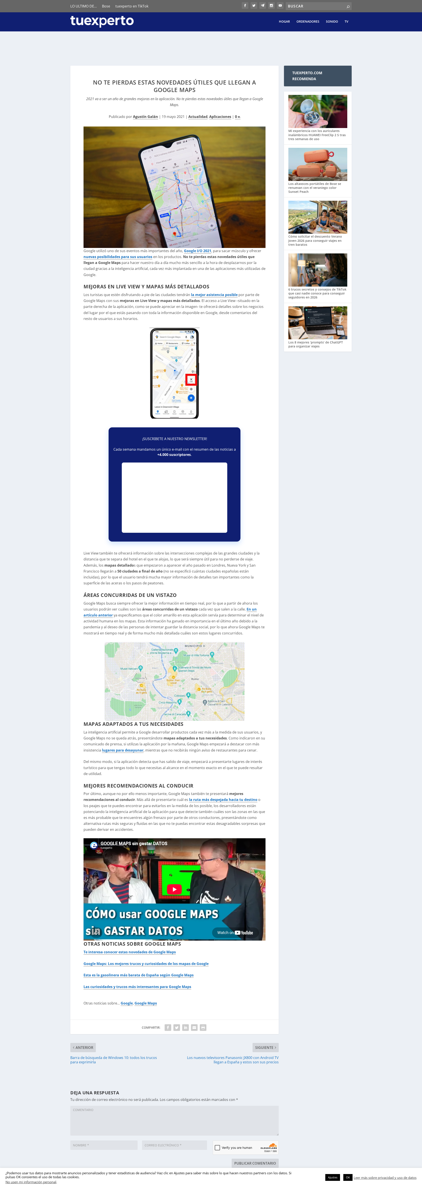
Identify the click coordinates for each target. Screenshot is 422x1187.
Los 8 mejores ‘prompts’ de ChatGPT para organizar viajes (315, 344)
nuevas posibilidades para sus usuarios (118, 256)
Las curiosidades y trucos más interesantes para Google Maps (137, 986)
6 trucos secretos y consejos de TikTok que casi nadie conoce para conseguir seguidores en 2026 (317, 293)
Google (127, 1003)
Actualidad (197, 116)
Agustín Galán (145, 116)
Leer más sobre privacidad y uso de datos (385, 1178)
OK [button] (348, 1177)
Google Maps (146, 1003)
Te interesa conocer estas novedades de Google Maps (130, 952)
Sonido (332, 21)
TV (346, 21)
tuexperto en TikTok (131, 6)
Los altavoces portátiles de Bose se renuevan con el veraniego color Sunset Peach (314, 188)
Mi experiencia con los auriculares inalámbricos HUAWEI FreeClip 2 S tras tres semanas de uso (317, 135)
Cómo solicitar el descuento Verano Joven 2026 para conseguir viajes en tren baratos (315, 240)
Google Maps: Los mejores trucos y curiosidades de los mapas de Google (146, 963)
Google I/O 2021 (197, 250)
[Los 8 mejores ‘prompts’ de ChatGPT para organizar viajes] (317, 323)
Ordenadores (307, 21)
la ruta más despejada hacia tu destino (223, 799)
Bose (106, 6)
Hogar (284, 21)
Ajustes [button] (332, 1177)
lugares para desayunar (123, 750)
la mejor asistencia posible (214, 294)
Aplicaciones (220, 116)
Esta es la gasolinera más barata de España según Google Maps (139, 975)
